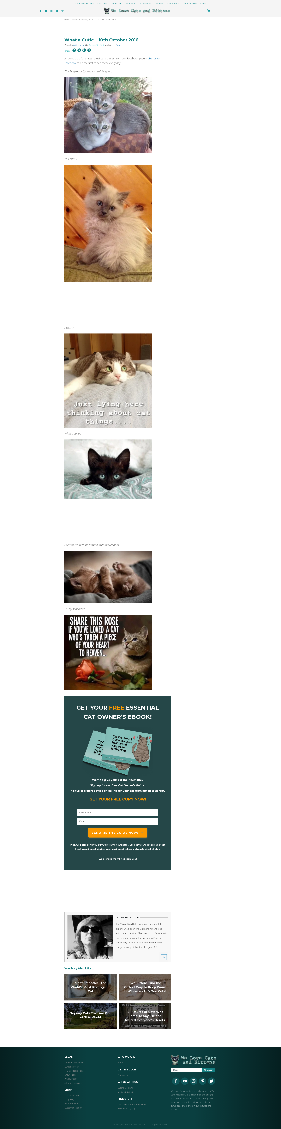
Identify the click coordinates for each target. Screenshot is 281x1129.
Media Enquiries (125, 1091)
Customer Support (73, 1107)
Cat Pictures (78, 45)
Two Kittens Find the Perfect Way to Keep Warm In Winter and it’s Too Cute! (145, 987)
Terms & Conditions (74, 1062)
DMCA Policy (70, 1074)
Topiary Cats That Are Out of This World (90, 1016)
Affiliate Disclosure (73, 1083)
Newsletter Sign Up (127, 1108)
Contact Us (123, 1075)
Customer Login (72, 1095)
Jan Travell (117, 45)
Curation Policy (71, 1066)
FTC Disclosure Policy (74, 1070)
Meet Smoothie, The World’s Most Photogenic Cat (90, 987)
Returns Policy (71, 1103)
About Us (122, 1062)
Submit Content (125, 1087)
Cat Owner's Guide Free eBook (132, 1104)
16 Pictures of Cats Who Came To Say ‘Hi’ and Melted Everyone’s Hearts (145, 1016)
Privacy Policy (71, 1078)
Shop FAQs (70, 1099)
